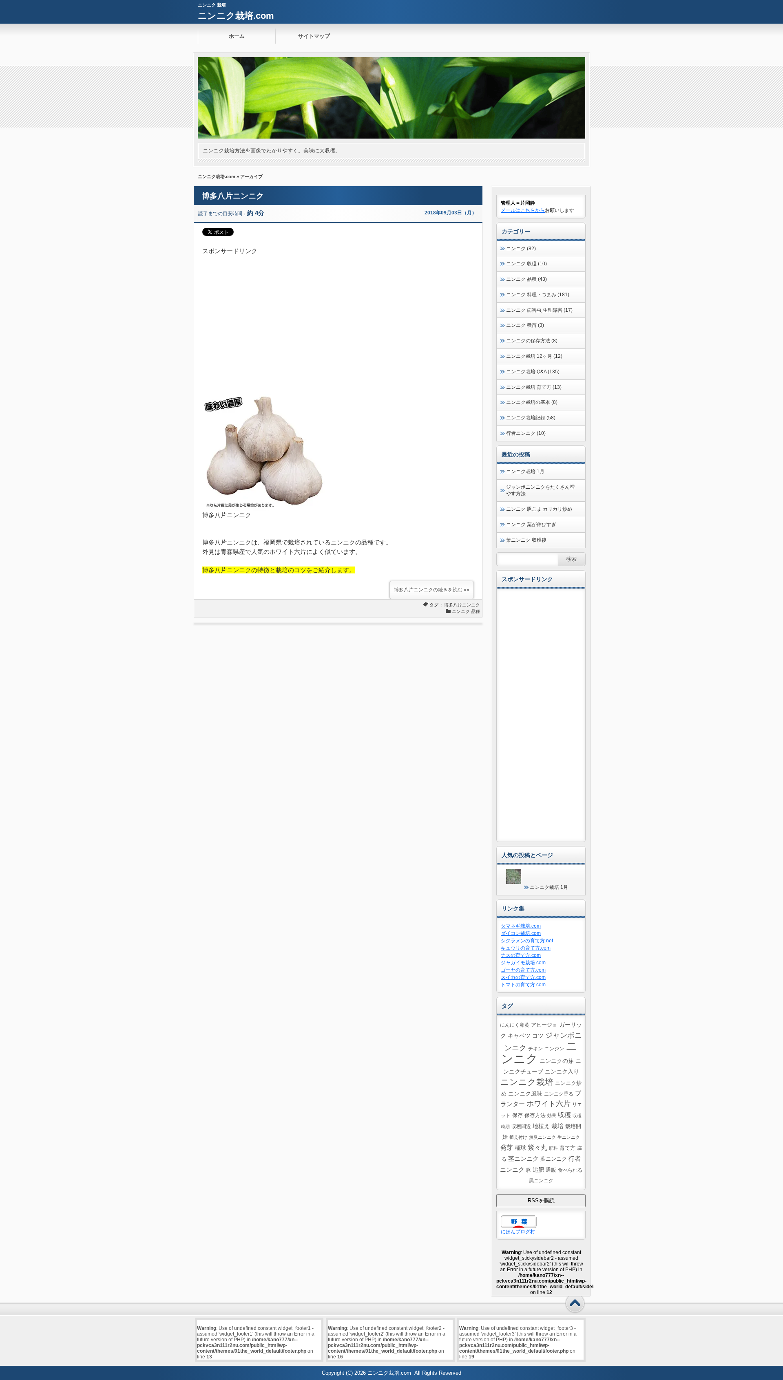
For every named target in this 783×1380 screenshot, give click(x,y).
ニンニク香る (558, 1093)
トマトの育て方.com (523, 985)
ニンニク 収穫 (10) (526, 264)
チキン (535, 1048)
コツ (538, 1035)
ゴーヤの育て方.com (523, 970)
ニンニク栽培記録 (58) (530, 418)
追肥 (538, 1169)
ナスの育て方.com (521, 955)
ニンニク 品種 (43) (526, 279)
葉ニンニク (553, 1159)
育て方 (567, 1148)
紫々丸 (537, 1147)
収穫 (564, 1114)
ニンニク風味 (525, 1093)
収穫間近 (521, 1126)
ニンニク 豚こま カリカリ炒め (539, 509)
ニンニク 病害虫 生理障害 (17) (539, 310)
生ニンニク (568, 1137)
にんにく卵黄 (514, 1024)
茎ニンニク (523, 1158)
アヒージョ (544, 1025)
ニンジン (554, 1048)
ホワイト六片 (548, 1104)
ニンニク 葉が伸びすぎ (531, 524)
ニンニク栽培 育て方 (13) (534, 387)
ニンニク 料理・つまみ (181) (537, 295)
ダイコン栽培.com (521, 933)
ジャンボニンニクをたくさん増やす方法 (540, 490)
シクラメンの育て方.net (527, 941)
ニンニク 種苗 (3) (525, 325)
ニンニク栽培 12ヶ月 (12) (534, 356)
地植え (541, 1126)
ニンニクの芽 (557, 1061)
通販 (551, 1170)
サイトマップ (314, 36)
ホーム (237, 36)
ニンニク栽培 (526, 1082)
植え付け (518, 1137)
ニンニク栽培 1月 (525, 471)
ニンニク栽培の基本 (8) (531, 402)
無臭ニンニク (542, 1137)
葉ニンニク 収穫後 (526, 540)
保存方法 (535, 1115)
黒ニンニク (541, 1180)
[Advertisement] (338, 313)
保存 (517, 1115)
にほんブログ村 (518, 1232)
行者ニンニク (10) (526, 433)
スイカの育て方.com (523, 977)
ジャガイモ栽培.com (523, 963)
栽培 (557, 1125)
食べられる (570, 1170)
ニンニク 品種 (466, 611)
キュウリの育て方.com (526, 948)
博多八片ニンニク (233, 196)
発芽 (506, 1147)
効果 (551, 1115)
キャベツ (519, 1035)
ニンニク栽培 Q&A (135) (533, 372)
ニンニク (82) (521, 248)
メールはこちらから (523, 210)
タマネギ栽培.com (521, 926)
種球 (520, 1147)
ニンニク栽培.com (236, 16)
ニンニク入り (562, 1071)
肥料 (553, 1148)
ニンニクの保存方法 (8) (531, 341)
